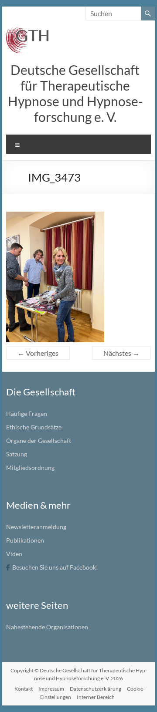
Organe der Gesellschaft (38, 440)
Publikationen (25, 540)
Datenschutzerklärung (95, 688)
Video (14, 553)
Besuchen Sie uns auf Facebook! (55, 567)
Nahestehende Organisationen (47, 627)
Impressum (51, 688)
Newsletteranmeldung (36, 526)
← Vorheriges (37, 353)
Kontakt (23, 688)
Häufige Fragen (26, 413)
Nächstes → (121, 353)
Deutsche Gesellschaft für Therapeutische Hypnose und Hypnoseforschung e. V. (75, 93)
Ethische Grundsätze (33, 427)
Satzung (16, 454)
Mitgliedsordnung (30, 467)
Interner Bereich (96, 697)
